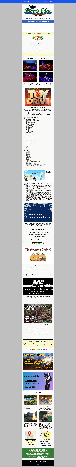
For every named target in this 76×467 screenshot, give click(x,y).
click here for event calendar (41, 29)
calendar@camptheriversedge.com (30, 344)
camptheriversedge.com (45, 453)
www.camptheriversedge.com (42, 25)
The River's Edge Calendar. (40, 449)
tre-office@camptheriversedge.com (39, 27)
